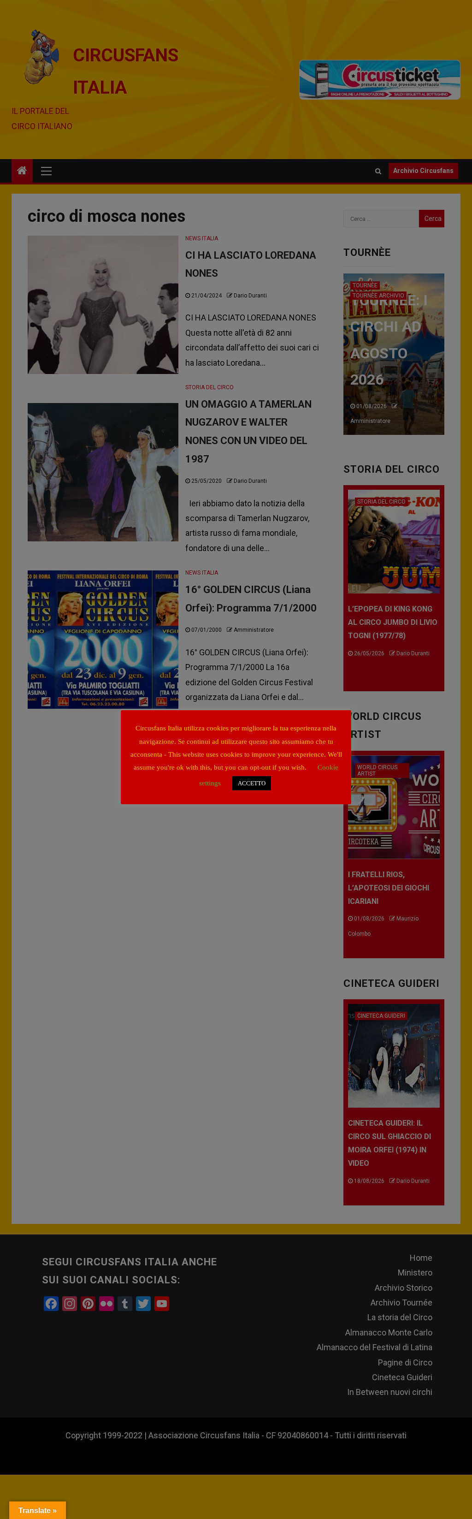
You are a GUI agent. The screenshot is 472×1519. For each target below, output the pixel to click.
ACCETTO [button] (252, 783)
